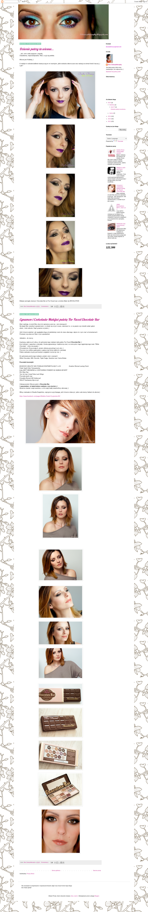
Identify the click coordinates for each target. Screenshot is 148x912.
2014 (109, 116)
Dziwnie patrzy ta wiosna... (37, 49)
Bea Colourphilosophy (115, 64)
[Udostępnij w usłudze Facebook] (61, 306)
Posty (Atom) (30, 873)
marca (111, 113)
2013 (109, 119)
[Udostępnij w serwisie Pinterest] (63, 306)
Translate (120, 141)
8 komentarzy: (45, 862)
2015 (109, 102)
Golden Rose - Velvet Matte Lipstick (120, 151)
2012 (109, 121)
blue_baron (74, 896)
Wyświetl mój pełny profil (113, 71)
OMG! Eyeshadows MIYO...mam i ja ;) (121, 207)
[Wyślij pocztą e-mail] (55, 306)
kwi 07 (113, 107)
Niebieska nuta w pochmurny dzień (120, 225)
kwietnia (112, 105)
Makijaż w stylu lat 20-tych (120, 168)
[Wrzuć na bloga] (57, 306)
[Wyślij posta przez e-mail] (51, 306)
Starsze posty (97, 870)
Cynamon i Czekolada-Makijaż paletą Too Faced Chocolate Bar (59, 319)
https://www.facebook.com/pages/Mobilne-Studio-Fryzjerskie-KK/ (40, 396)
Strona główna (56, 870)
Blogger (96, 896)
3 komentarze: (45, 306)
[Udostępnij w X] (59, 306)
